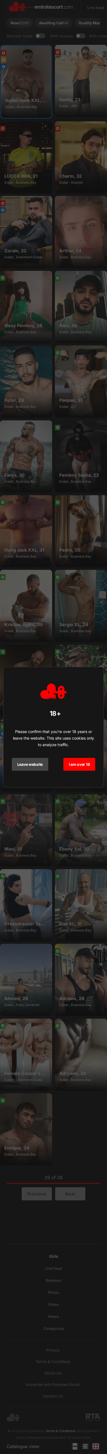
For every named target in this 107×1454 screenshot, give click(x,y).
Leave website (30, 764)
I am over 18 (79, 764)
